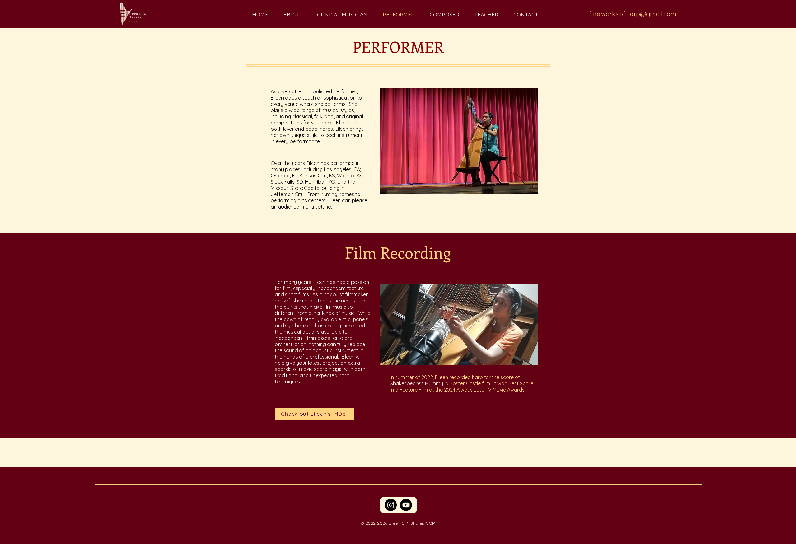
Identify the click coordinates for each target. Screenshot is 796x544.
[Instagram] (391, 505)
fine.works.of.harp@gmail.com (632, 14)
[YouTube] (406, 505)
